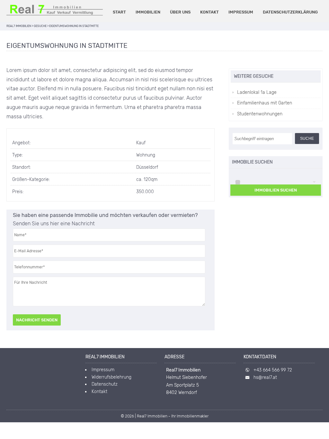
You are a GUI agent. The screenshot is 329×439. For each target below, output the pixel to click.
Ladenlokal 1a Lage (257, 92)
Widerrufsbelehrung (111, 377)
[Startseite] (54, 10)
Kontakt (209, 12)
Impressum (240, 12)
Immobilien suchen (275, 190)
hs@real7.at (265, 377)
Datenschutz (105, 384)
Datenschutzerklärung (290, 12)
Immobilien (148, 12)
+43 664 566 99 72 (272, 370)
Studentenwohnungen (259, 114)
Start (119, 12)
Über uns (180, 12)
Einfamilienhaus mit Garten (264, 103)
